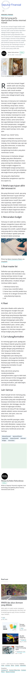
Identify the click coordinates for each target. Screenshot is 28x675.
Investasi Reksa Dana (14, 670)
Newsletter (23, 665)
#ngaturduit (5, 438)
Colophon (21, 663)
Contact (17, 665)
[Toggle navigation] (3, 10)
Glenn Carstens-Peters (14, 259)
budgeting (23, 639)
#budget (4, 440)
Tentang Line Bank (22, 625)
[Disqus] (14, 513)
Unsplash (19, 76)
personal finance (7, 14)
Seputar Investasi (10, 671)
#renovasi (23, 438)
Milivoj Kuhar (10, 76)
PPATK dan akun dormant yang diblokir (12, 603)
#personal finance (17, 436)
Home (2, 665)
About (12, 665)
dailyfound (19, 651)
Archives (7, 665)
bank (4, 617)
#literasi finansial (6, 436)
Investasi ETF (4, 670)
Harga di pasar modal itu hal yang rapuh (20, 647)
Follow (21, 52)
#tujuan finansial (14, 438)
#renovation (11, 440)
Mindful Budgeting (22, 636)
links (24, 651)
